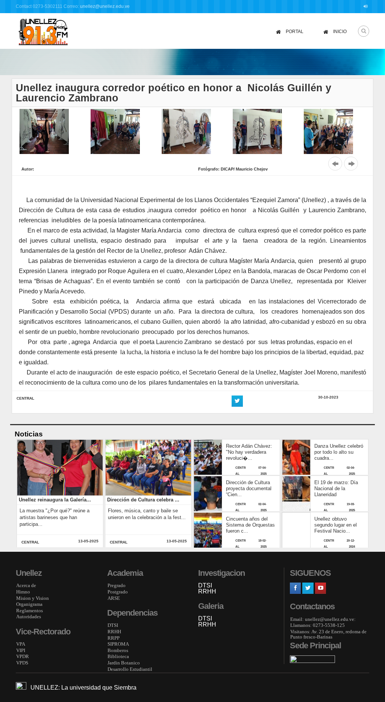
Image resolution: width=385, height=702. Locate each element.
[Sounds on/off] (366, 6)
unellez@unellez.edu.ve (105, 6)
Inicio (340, 31)
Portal (294, 31)
